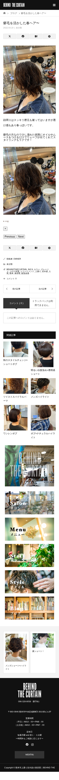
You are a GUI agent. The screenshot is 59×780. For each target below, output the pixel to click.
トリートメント (27, 271)
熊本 (11, 273)
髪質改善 (25, 273)
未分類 (19, 28)
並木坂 (45, 271)
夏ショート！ (38, 651)
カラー (37, 269)
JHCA (30, 269)
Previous (10, 236)
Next (21, 236)
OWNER (17, 259)
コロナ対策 (14, 271)
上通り (38, 271)
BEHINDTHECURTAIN (17, 269)
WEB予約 (29, 755)
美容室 (17, 273)
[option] (16, 652)
